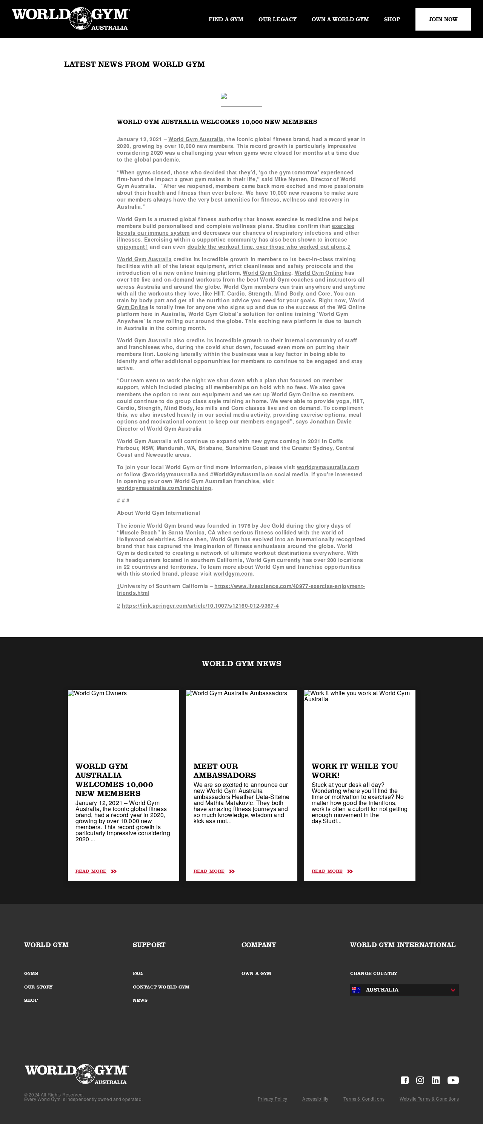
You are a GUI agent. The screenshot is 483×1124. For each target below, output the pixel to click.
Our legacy (277, 19)
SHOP (31, 1000)
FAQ (138, 973)
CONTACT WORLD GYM (161, 987)
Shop (392, 19)
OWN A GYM (256, 973)
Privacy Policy (272, 1098)
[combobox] (400, 990)
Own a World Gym (340, 19)
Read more (91, 871)
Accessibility (315, 1098)
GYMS (31, 973)
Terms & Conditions (364, 1098)
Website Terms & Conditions (429, 1098)
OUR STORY (38, 987)
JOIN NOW (443, 19)
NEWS (140, 1000)
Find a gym (226, 19)
